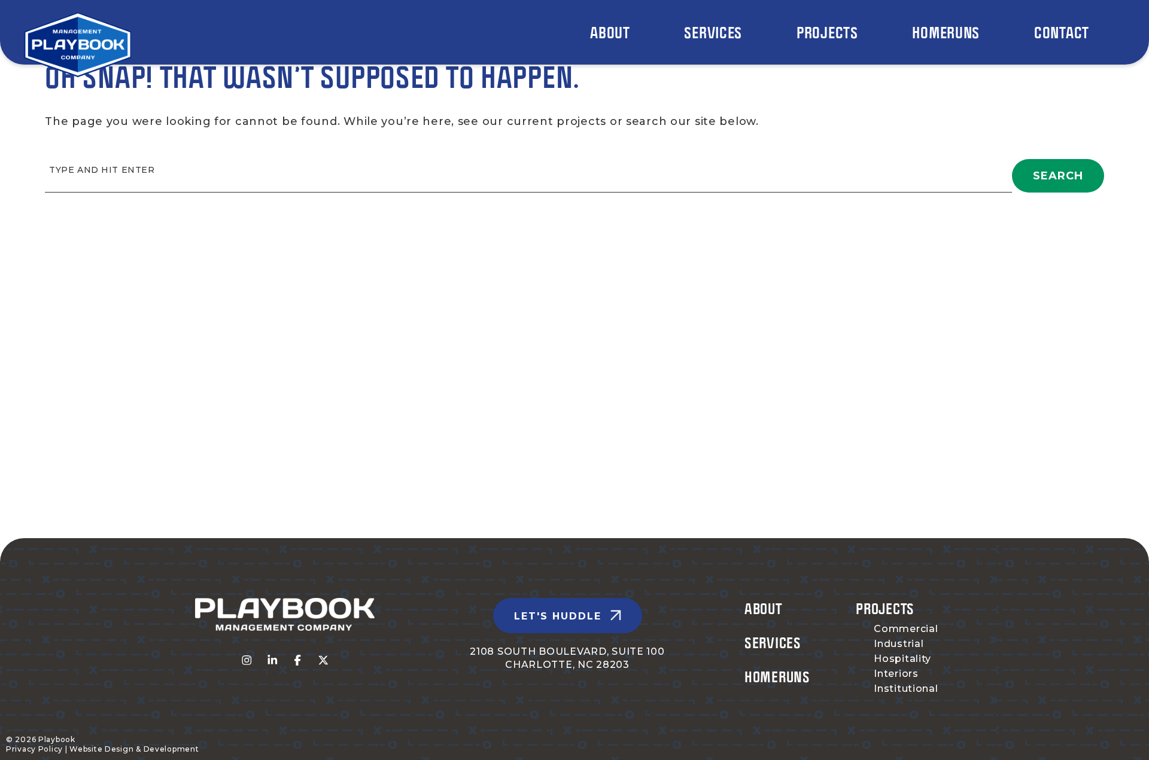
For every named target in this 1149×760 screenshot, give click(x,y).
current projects (557, 121)
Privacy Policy (34, 748)
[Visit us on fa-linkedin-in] (272, 660)
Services (772, 642)
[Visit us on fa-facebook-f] (298, 660)
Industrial (898, 643)
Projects (885, 608)
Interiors (896, 673)
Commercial (906, 628)
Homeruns (777, 676)
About (763, 608)
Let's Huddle (557, 616)
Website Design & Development (134, 748)
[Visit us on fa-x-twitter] (323, 660)
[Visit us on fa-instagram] (247, 660)
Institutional (906, 688)
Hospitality (902, 658)
